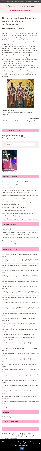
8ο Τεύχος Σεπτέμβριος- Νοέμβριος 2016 (14, 369)
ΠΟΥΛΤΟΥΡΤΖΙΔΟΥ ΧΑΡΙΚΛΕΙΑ (12, 29)
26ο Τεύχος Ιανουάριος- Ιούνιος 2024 (14, 276)
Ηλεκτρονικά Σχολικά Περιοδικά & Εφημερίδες (19, 1)
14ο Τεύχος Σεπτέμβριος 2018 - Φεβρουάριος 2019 (17, 337)
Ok (22, 448)
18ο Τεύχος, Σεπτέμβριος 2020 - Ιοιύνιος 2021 (16, 318)
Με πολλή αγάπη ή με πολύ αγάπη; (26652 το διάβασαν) (19, 182)
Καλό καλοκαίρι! (7, 229)
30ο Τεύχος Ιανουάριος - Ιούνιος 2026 (14, 254)
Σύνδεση (36, 1)
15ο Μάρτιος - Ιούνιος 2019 (10, 334)
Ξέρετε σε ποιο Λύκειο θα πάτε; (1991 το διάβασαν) (17, 199)
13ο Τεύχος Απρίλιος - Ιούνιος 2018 (13, 343)
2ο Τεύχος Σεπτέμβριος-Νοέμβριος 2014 (14, 401)
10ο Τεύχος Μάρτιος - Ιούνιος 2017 (13, 359)
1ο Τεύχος (5, 407)
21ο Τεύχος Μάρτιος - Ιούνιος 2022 (13, 302)
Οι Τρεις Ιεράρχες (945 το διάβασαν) (13, 210)
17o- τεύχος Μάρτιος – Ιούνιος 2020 (13, 329)
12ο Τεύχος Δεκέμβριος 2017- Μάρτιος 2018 (15, 348)
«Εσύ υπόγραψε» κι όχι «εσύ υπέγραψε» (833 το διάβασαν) (20, 219)
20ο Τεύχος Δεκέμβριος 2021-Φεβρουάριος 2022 (17, 308)
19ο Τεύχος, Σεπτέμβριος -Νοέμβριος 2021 (15, 313)
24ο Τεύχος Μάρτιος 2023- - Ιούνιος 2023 (15, 286)
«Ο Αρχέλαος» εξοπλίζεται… (11, 244)
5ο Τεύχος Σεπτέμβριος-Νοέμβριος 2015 (14, 385)
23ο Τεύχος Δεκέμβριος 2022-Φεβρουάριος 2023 (17, 292)
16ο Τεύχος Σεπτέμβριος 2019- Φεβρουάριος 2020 (17, 324)
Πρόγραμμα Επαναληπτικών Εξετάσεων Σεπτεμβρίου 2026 (20, 237)
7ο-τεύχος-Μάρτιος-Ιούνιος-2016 (12, 375)
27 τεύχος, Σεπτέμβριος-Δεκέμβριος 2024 (15, 270)
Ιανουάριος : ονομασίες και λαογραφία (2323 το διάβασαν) (20, 195)
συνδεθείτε (23, 138)
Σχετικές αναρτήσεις (10, 438)
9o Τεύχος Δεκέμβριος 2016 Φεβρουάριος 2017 (16, 364)
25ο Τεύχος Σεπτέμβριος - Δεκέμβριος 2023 (15, 281)
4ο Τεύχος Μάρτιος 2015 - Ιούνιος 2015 (14, 391)
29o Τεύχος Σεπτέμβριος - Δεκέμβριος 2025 (15, 260)
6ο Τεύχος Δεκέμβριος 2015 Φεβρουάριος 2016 (16, 380)
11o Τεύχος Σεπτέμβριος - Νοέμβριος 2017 (15, 353)
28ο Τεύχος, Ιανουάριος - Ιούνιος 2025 (14, 265)
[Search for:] (20, 144)
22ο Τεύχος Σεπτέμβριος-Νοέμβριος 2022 (15, 297)
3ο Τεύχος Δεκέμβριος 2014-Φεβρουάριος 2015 (16, 396)
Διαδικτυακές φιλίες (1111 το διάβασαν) (14, 207)
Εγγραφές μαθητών (8, 241)
